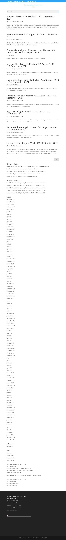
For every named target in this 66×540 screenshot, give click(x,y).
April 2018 (9, 338)
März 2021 (9, 251)
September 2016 (11, 385)
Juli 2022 (9, 212)
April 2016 (9, 397)
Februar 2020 (10, 283)
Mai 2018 (9, 335)
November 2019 (11, 291)
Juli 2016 (9, 390)
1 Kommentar (18, 39)
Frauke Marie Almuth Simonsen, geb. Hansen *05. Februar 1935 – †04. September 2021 (31, 51)
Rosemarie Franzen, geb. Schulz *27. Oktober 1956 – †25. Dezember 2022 (26, 171)
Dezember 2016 (11, 378)
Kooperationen (37, 475)
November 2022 (11, 202)
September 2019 (11, 296)
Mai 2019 (9, 306)
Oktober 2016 (10, 383)
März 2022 (9, 221)
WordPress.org (10, 460)
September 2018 (11, 326)
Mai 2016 (9, 395)
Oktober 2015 (10, 412)
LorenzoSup (10, 190)
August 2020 (10, 269)
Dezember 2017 (11, 348)
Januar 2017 (10, 375)
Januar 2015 (10, 435)
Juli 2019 (9, 301)
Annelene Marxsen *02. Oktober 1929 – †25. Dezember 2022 (23, 169)
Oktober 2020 (10, 264)
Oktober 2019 (10, 293)
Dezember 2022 (11, 199)
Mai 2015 (9, 425)
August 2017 (10, 358)
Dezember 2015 (11, 407)
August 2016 (10, 388)
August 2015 (10, 417)
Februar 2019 (10, 313)
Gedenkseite (10, 446)
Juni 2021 (9, 244)
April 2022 (9, 219)
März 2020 (9, 281)
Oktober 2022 (10, 204)
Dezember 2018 (11, 318)
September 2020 (11, 266)
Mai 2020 (9, 276)
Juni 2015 (9, 422)
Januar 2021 (10, 256)
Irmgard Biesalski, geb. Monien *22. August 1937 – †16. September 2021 (31, 65)
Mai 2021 (9, 246)
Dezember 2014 (11, 437)
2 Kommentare (19, 85)
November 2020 (11, 261)
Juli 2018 (9, 331)
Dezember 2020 (11, 259)
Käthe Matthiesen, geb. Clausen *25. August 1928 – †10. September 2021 (31, 128)
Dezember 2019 (11, 288)
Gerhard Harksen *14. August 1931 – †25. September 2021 (32, 35)
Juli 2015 (9, 420)
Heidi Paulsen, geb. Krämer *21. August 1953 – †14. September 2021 (32, 96)
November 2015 (11, 410)
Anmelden (9, 453)
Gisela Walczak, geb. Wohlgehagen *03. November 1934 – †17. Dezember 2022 (28, 166)
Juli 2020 (9, 271)
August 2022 (10, 209)
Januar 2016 (10, 405)
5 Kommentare (19, 21)
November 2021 (11, 231)
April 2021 (9, 249)
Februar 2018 (10, 343)
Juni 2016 (9, 392)
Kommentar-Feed (11, 458)
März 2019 (9, 311)
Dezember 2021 (11, 229)
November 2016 (11, 380)
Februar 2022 (10, 224)
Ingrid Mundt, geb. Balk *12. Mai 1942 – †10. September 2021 (28, 112)
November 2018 (11, 321)
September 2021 (11, 236)
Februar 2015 (10, 432)
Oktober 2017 (10, 353)
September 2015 (11, 415)
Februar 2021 (10, 254)
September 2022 (11, 207)
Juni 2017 (9, 363)
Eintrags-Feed (10, 455)
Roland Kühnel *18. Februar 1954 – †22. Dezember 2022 (22, 176)
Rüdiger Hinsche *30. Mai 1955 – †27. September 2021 (30, 17)
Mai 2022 (9, 217)
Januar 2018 (10, 345)
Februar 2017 (10, 373)
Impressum (23, 475)
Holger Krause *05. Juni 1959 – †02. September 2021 (32, 143)
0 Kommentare (19, 100)
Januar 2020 (10, 286)
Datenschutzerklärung (13, 475)
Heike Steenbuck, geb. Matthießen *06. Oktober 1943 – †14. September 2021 (33, 80)
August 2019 (10, 298)
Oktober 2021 (10, 234)
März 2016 (9, 400)
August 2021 (10, 239)
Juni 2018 (9, 333)
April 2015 (9, 427)
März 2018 (9, 340)
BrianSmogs (10, 193)
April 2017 (9, 368)
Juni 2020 (9, 274)
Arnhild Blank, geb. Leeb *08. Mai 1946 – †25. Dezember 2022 (23, 174)
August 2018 (10, 328)
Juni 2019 (9, 303)
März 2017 (9, 370)
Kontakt (29, 475)
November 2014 (11, 440)
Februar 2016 (10, 402)
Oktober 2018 (10, 323)
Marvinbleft (10, 183)
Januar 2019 (10, 316)
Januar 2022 (10, 226)
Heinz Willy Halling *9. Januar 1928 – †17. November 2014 (30, 183)
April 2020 (9, 278)
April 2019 (9, 308)
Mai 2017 (9, 365)
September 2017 (11, 355)
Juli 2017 (9, 360)
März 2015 (9, 430)
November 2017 (11, 350)
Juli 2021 (9, 241)
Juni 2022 (9, 214)
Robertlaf (9, 185)
